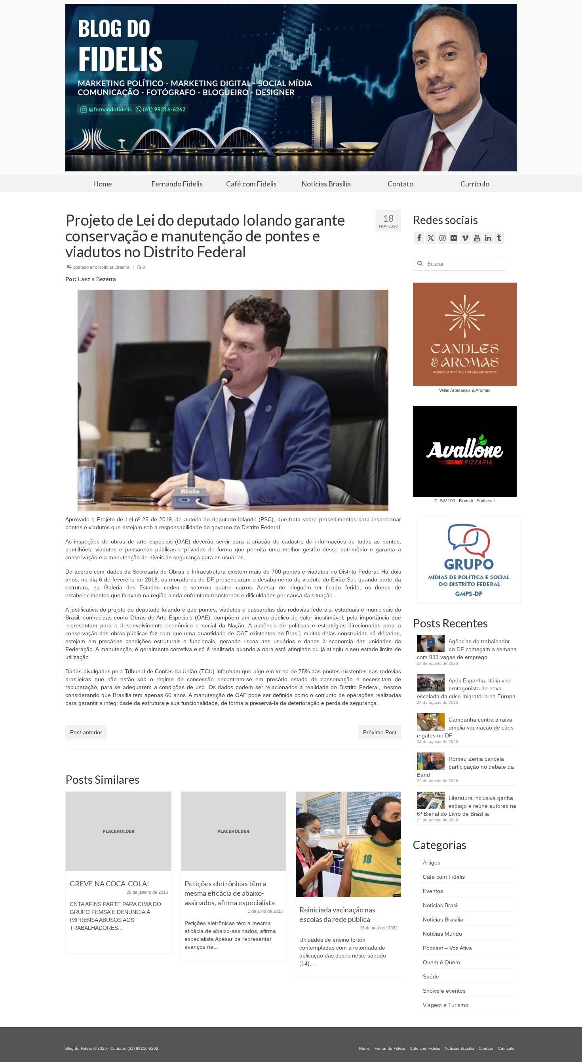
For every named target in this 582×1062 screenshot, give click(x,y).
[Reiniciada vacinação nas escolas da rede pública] (242, 844)
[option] (127, 880)
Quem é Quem (441, 962)
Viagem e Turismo (445, 1005)
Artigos (431, 862)
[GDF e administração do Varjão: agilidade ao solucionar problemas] (357, 844)
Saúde (431, 976)
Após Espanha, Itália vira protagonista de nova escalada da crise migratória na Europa (466, 688)
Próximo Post (379, 732)
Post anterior (86, 732)
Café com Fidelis (444, 877)
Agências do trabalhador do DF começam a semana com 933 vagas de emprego (467, 649)
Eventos (433, 891)
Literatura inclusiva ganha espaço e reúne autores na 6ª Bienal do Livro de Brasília (466, 806)
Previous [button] (72, 894)
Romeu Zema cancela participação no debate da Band (465, 767)
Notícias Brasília (113, 267)
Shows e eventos (444, 991)
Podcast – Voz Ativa (447, 948)
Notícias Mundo (442, 934)
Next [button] (394, 894)
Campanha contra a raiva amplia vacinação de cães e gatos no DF (465, 727)
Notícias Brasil (440, 905)
